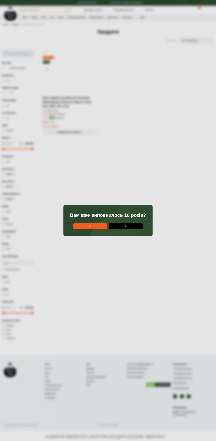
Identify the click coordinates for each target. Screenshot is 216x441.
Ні (90, 226)
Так (125, 226)
